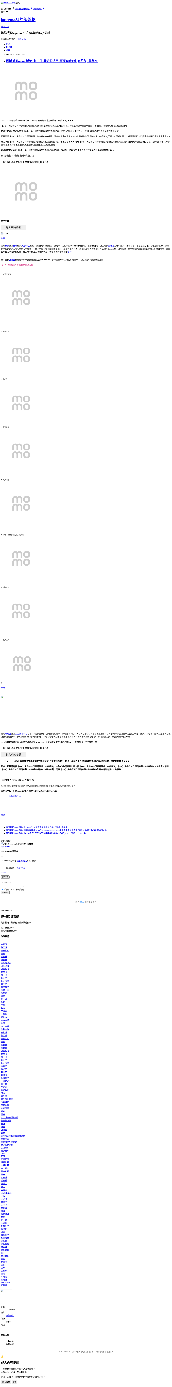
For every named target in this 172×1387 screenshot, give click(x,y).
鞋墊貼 (4, 984)
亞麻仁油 (5, 1081)
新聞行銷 (5, 1256)
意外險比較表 (7, 1099)
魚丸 (3, 1008)
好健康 (4, 1075)
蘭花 (3, 1114)
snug (3, 688)
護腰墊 (12, 260)
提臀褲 (4, 1285)
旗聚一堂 (5, 990)
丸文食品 (26, 246)
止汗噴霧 (5, 981)
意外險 (4, 1096)
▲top (3, 872)
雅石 (3, 1111)
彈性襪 (4, 1208)
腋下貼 (4, 975)
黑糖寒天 (5, 1139)
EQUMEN (5, 1282)
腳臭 (3, 954)
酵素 (3, 1093)
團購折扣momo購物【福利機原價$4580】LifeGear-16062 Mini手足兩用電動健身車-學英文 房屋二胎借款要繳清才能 (56, 830)
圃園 (3, 1274)
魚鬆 (3, 238)
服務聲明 (110, 1352)
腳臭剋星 (23, 734)
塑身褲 (4, 1280)
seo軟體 (4, 1148)
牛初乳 (4, 1087)
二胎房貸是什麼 (14, 796)
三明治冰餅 (6, 963)
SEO (3, 1153)
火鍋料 (4, 1014)
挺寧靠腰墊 (6, 1121)
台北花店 (5, 1168)
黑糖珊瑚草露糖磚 (9, 1142)
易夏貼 (4, 972)
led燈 (3, 1196)
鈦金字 (4, 1202)
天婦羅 (4, 1011)
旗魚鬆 (111, 246)
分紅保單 (5, 1102)
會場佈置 (5, 1165)
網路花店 (5, 1159)
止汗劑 (4, 978)
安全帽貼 (5, 969)
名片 (8, 50)
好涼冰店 (5, 966)
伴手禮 (4, 999)
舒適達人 (5, 1247)
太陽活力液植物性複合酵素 (13, 1136)
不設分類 (22, 39)
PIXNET (67, 1352)
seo (2, 1253)
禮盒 (69, 252)
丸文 (15, 246)
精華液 (4, 1262)
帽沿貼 (4, 947)
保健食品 (5, 1078)
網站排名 (5, 1151)
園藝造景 (5, 1105)
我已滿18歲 (6, 1382)
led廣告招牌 (6, 1193)
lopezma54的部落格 (18, 19)
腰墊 (3, 1127)
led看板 (4, 1205)
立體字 (4, 1184)
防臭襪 (4, 960)
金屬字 (4, 1190)
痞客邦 (20, 861)
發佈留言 (5, 893)
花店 (3, 1156)
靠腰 (3, 1124)
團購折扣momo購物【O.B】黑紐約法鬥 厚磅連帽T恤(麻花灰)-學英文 (52, 61)
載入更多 (5, 877)
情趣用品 (5, 1226)
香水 (3, 1268)
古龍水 (4, 1271)
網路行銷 (5, 1250)
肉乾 (3, 1005)
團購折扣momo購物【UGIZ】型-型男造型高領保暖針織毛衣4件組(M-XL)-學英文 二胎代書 (46, 833)
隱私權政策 (100, 1352)
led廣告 (4, 1199)
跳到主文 (5, 27)
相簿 (8, 44)
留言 (25, 861)
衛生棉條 (5, 1244)
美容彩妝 (21, 868)
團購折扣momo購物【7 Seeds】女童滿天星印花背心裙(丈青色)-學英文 (36, 827)
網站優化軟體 (7, 1145)
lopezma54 (5, 846)
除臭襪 (8, 734)
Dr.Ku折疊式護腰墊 (9, 1117)
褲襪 (3, 1211)
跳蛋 (3, 1232)
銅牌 (3, 1187)
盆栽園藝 (5, 1108)
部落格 (9, 47)
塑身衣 (4, 1277)
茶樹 (3, 1265)
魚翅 (3, 1023)
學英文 (4, 815)
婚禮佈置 (5, 1162)
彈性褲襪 (5, 1214)
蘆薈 (3, 1259)
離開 (14, 1382)
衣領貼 (4, 944)
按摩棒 (4, 1229)
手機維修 (5, 1238)
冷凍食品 (5, 1020)
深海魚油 (5, 1090)
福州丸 (4, 1017)
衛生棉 (4, 1241)
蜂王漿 (4, 1084)
